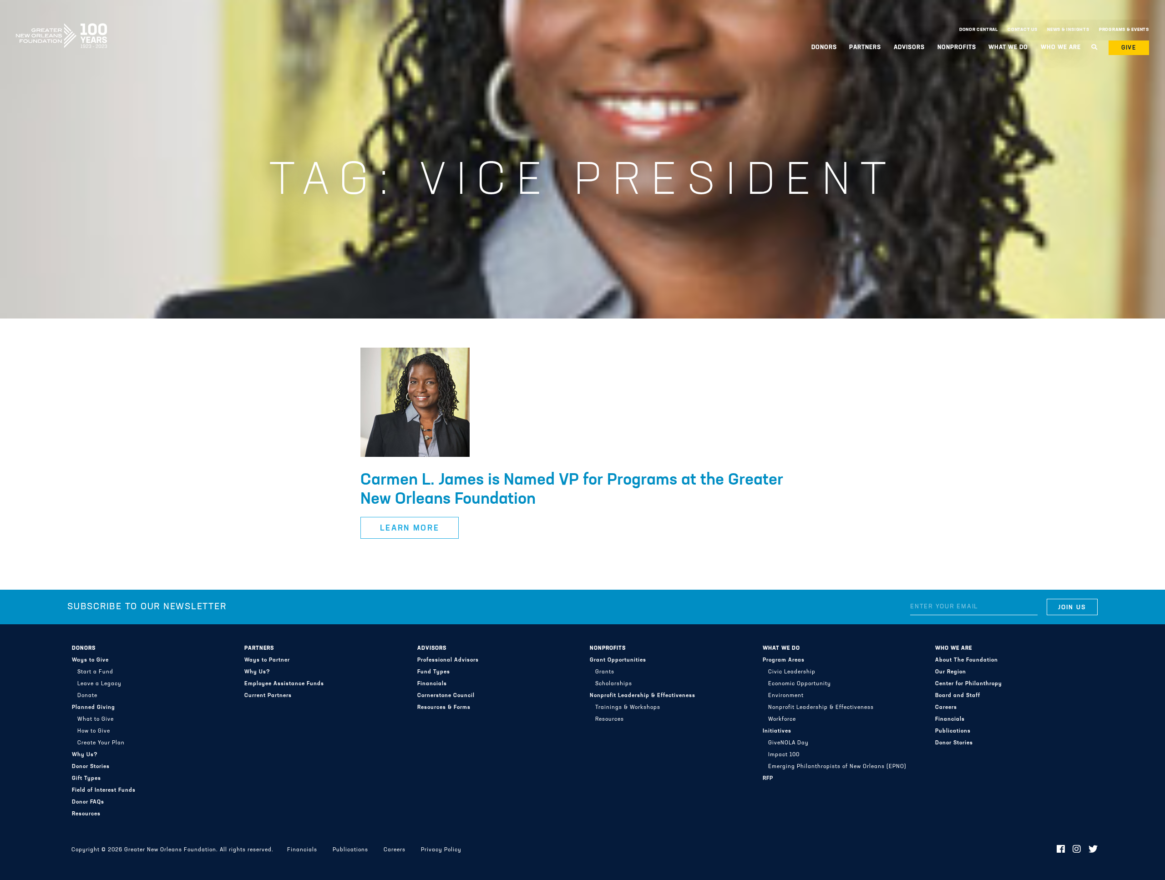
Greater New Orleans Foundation (61, 27)
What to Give (95, 719)
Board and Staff (957, 695)
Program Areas (784, 660)
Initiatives (777, 731)
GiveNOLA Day (788, 743)
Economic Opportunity (799, 684)
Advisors (431, 648)
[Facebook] (1061, 850)
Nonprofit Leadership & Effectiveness (642, 695)
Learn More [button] (410, 529)
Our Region (950, 672)
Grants (604, 672)
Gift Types (86, 778)
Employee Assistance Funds (284, 684)
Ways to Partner (267, 660)
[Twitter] (1093, 850)
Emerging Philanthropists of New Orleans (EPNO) (837, 766)
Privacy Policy (441, 850)
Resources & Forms (444, 707)
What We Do (781, 648)
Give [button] (1129, 48)
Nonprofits (608, 648)
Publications (953, 731)
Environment (786, 695)
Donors (84, 648)
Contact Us (1023, 29)
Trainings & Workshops (627, 707)
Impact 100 (784, 755)
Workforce (782, 719)
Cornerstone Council (446, 695)
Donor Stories (91, 766)
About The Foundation (966, 660)
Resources (86, 814)
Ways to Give (90, 660)
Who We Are (953, 648)
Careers (946, 707)
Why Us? (85, 755)
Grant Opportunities (618, 660)
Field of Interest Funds (104, 790)
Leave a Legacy (99, 684)
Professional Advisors (448, 660)
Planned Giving (93, 707)
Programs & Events (1124, 29)
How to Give (93, 731)
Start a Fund (95, 672)
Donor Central (978, 29)
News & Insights (1068, 29)
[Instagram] (1077, 850)
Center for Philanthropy (968, 684)
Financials (432, 684)
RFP (768, 778)
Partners (259, 648)
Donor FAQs (88, 802)
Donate (87, 695)
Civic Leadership (792, 672)
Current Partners (268, 695)
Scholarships (613, 684)
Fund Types (433, 672)
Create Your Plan (101, 743)
